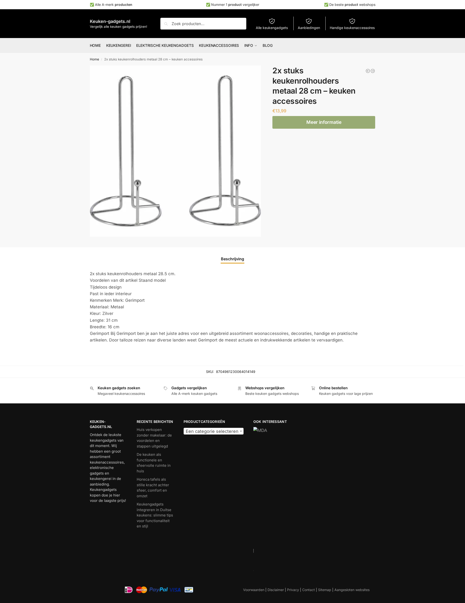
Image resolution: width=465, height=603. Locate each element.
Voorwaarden (253, 590)
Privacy (293, 590)
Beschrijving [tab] (232, 258)
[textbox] (213, 431)
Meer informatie (323, 122)
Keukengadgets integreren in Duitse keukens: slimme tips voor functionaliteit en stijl (155, 515)
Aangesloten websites (352, 590)
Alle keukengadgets (272, 28)
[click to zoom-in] (175, 151)
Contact (308, 590)
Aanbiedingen (309, 28)
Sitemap (324, 590)
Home (94, 59)
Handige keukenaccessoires (352, 28)
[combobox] (214, 431)
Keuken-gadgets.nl (110, 21)
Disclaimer (276, 590)
